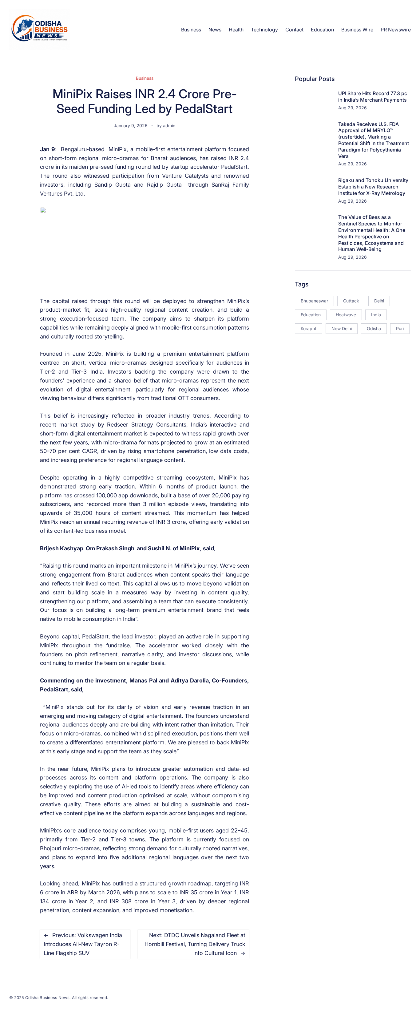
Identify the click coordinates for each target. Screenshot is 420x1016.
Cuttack (351, 300)
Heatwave (346, 314)
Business (144, 78)
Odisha (374, 328)
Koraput (308, 328)
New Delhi (341, 328)
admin (169, 125)
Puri (400, 328)
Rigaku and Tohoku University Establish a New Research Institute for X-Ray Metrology (373, 186)
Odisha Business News (47, 997)
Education (311, 314)
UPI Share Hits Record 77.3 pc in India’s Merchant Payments (372, 96)
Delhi (379, 300)
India (376, 314)
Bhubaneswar (314, 300)
